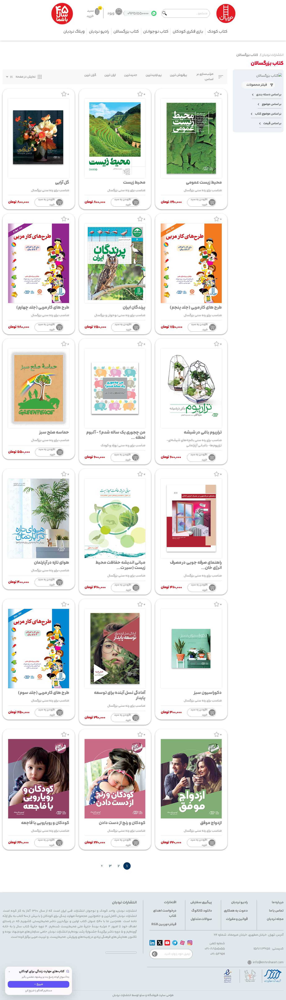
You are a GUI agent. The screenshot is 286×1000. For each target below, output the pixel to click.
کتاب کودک (217, 31)
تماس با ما (276, 910)
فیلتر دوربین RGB (163, 924)
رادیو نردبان (99, 31)
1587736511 (262, 948)
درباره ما (277, 902)
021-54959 (218, 954)
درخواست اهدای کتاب (164, 913)
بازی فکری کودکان (188, 31)
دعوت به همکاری (236, 910)
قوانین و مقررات (237, 919)
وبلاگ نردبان (74, 31)
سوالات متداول (201, 919)
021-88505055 (215, 948)
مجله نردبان (275, 919)
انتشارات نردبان (272, 55)
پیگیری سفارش (201, 902)
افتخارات (170, 902)
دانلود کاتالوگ (201, 910)
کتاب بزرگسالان (126, 31)
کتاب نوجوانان (155, 31)
